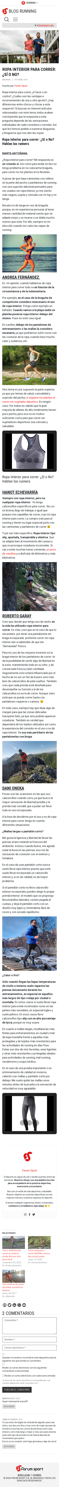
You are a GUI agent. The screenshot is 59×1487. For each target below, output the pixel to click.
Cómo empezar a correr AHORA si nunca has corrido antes (39, 1253)
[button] (22, 460)
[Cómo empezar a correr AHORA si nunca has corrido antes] (39, 1242)
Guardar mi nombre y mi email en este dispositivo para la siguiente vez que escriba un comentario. (29, 1359)
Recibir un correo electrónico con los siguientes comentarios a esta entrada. (24, 1369)
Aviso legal (24, 1475)
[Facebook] (29, 1214)
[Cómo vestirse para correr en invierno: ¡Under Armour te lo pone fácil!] (13, 1242)
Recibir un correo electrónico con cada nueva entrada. (30, 1376)
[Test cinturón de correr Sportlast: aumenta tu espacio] (13, 1276)
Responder (9, 1406)
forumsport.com (46, 25)
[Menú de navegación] (15, 19)
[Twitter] (33, 1214)
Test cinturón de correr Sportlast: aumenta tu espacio (13, 1287)
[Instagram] (25, 1214)
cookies (37, 1475)
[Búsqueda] (6, 19)
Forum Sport (20, 85)
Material (6, 80)
